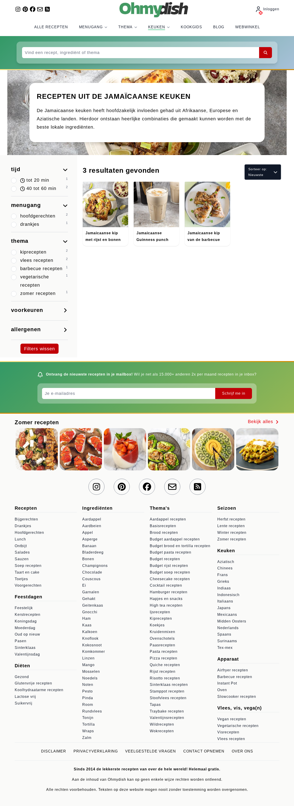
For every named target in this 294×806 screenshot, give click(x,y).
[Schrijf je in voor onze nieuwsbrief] (40, 9)
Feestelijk (24, 608)
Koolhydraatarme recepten (39, 690)
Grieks (223, 581)
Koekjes (157, 625)
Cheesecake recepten (170, 579)
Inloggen (271, 9)
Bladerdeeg (93, 552)
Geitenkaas (92, 605)
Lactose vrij (25, 697)
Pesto (87, 691)
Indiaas (224, 588)
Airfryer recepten (232, 670)
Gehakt (88, 599)
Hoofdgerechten (29, 533)
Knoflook (90, 638)
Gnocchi (89, 612)
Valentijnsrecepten (167, 718)
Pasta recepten (164, 651)
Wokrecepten (162, 731)
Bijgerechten (26, 519)
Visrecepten (228, 732)
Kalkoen (89, 632)
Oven (222, 690)
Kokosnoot (92, 645)
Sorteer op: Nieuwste (257, 172)
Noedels (90, 678)
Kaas (87, 625)
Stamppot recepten (167, 691)
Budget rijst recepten (169, 566)
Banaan (89, 546)
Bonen (88, 559)
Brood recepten (164, 533)
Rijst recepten (162, 671)
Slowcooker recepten (236, 697)
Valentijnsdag (27, 654)
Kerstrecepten (27, 615)
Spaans (224, 634)
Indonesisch (228, 595)
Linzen (88, 658)
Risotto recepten (165, 678)
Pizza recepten (163, 658)
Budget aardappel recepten (175, 539)
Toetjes (21, 579)
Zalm (86, 738)
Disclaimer (53, 751)
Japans (224, 608)
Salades (22, 552)
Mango (88, 665)
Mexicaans (227, 615)
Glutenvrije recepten (33, 683)
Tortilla (88, 724)
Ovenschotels (162, 638)
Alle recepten (51, 27)
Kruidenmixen (162, 632)
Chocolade (92, 572)
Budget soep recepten (170, 572)
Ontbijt (21, 546)
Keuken (156, 27)
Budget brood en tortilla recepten (180, 546)
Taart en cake (27, 572)
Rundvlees (92, 711)
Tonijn (87, 718)
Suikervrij (23, 703)
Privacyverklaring (96, 751)
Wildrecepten (162, 724)
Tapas (155, 705)
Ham (86, 618)
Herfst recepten (231, 519)
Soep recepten (28, 566)
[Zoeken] (265, 52)
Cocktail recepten (166, 585)
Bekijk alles (261, 421)
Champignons (95, 566)
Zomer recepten (231, 539)
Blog (218, 27)
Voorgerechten (28, 585)
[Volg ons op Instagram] (18, 9)
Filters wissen (39, 348)
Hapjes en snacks (166, 599)
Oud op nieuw (27, 634)
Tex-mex (225, 648)
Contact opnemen (203, 751)
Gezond (22, 677)
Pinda (87, 698)
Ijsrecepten (160, 612)
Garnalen (90, 592)
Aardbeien (91, 526)
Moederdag (25, 628)
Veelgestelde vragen (150, 751)
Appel (87, 533)
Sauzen (22, 559)
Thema (125, 27)
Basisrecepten (163, 526)
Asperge (90, 539)
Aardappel (91, 519)
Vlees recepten (231, 739)
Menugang (91, 27)
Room (87, 705)
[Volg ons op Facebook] (32, 9)
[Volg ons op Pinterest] (25, 9)
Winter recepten (231, 533)
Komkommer (93, 651)
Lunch (20, 539)
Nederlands (228, 628)
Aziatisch (225, 562)
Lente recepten (231, 526)
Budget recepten (165, 559)
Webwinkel (247, 27)
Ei (84, 585)
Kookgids (191, 27)
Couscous (91, 579)
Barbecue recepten (234, 677)
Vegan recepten (231, 719)
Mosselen (91, 671)
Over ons (242, 751)
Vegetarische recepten (238, 726)
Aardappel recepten (168, 519)
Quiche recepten (165, 665)
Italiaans (225, 601)
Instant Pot (227, 683)
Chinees (225, 568)
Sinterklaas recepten (169, 685)
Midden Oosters (231, 621)
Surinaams (227, 641)
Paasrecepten (162, 645)
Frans (222, 575)
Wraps (88, 731)
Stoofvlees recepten (168, 698)
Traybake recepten (167, 711)
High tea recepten (166, 605)
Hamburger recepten (168, 592)
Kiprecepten (161, 618)
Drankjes (23, 526)
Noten (87, 685)
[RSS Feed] (47, 9)
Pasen (20, 641)
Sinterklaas (25, 648)
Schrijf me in (233, 393)
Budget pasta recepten (170, 552)
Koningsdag (26, 621)
